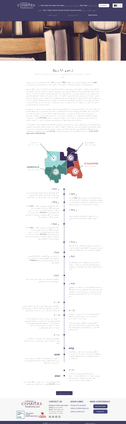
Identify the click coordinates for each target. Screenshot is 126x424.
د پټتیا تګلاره (90, 423)
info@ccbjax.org (58, 409)
